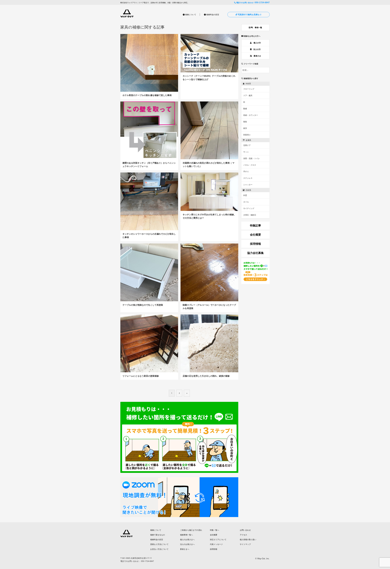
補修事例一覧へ (186, 534)
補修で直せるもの (157, 534)
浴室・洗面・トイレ (251, 158)
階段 (245, 121)
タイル (246, 202)
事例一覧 (257, 27)
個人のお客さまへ (187, 539)
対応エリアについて (218, 539)
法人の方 (256, 49)
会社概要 (213, 534)
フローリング (248, 89)
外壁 (245, 195)
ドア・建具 (247, 95)
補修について (190, 14)
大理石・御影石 (249, 215)
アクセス (243, 534)
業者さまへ (184, 549)
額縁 (245, 108)
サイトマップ (245, 544)
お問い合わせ (245, 530)
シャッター (247, 184)
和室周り (247, 134)
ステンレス (247, 178)
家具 (245, 128)
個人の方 (256, 42)
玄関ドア (247, 145)
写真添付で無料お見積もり (249, 14)
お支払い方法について (159, 549)
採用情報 (213, 549)
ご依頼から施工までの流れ (191, 530)
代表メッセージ (216, 544)
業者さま (256, 56)
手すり (246, 171)
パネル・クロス (249, 165)
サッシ (246, 152)
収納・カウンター (250, 115)
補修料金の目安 (212, 14)
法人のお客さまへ (187, 544)
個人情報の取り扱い (248, 539)
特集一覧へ (214, 530)
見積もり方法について (159, 544)
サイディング (248, 208)
